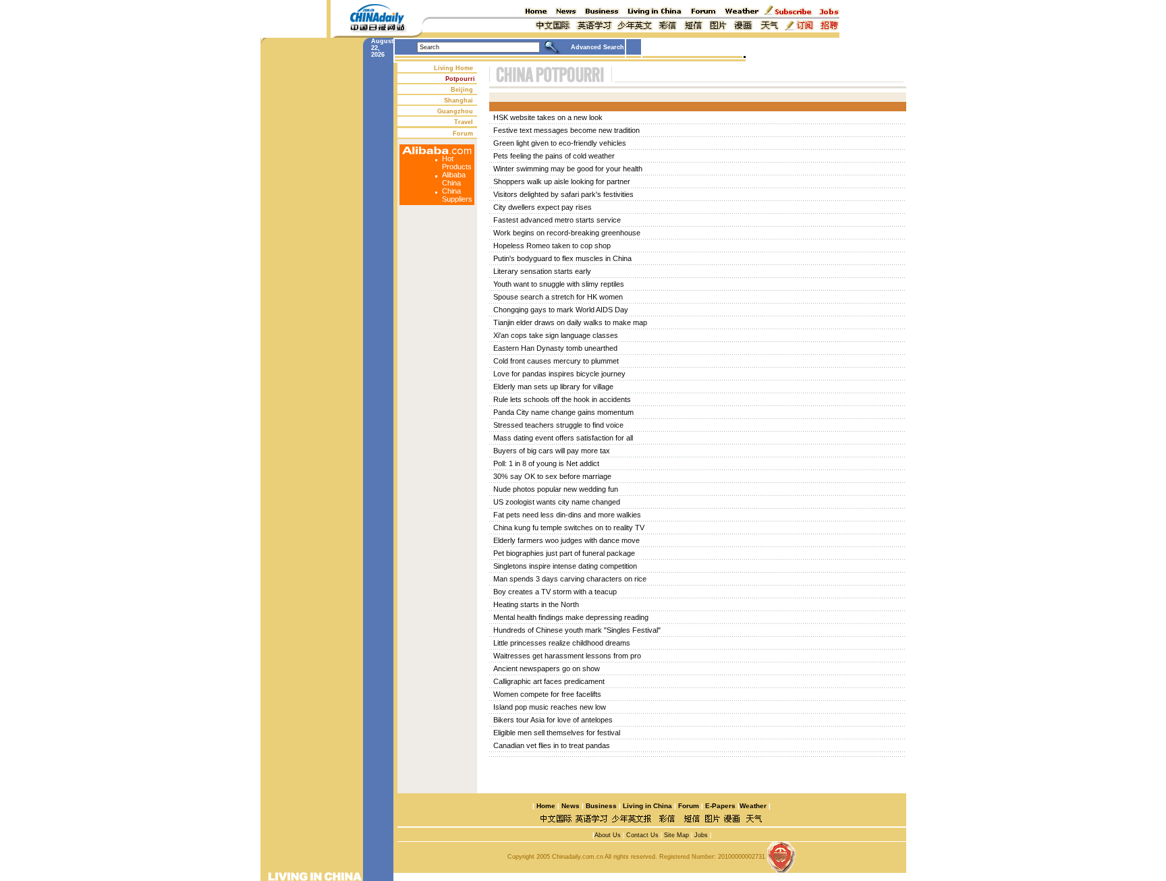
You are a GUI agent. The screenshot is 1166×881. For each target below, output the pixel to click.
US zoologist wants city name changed (556, 502)
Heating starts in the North (536, 604)
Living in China (647, 805)
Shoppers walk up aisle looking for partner (561, 181)
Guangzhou (455, 111)
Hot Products (457, 162)
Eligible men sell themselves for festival (556, 733)
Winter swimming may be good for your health (567, 169)
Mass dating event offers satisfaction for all (563, 438)
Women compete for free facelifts (547, 694)
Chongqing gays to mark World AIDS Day (560, 310)
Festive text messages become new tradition (566, 130)
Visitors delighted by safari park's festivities (563, 194)
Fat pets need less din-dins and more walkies (567, 515)
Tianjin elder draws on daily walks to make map (570, 322)
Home (545, 805)
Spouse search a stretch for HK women (558, 297)
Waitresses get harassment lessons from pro (567, 656)
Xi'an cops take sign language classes (555, 335)
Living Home (453, 68)
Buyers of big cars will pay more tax (551, 451)
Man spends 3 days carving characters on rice (569, 579)
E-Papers (720, 805)
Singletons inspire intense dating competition (565, 566)
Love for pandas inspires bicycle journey (559, 374)
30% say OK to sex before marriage (552, 476)
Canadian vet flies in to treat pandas (551, 745)
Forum (463, 133)
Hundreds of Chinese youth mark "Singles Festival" (577, 630)
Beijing (462, 89)
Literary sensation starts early (542, 271)
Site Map (676, 835)
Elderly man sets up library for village (553, 386)
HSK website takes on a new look (548, 117)
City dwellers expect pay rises (542, 207)
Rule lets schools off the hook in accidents (562, 399)
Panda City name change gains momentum (563, 412)
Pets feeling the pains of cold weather (554, 156)
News (570, 805)
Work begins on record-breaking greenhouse (566, 233)
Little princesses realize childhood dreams (561, 643)
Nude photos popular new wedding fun (555, 489)
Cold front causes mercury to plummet (556, 361)
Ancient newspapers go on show (546, 668)
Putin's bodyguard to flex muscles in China (562, 258)
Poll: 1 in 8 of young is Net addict (546, 463)
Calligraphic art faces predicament (549, 681)
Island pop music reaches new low (549, 707)
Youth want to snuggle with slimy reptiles (558, 284)
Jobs (701, 835)
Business (601, 805)
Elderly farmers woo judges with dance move (566, 540)
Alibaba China (454, 179)
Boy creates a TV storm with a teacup (555, 592)
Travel (463, 122)
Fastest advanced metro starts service (557, 220)
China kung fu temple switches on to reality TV (568, 527)
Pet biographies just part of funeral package (564, 553)
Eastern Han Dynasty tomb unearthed (555, 348)
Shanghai (458, 100)
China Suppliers (457, 195)
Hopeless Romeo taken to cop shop (552, 245)
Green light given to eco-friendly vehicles (559, 143)
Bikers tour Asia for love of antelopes (553, 720)
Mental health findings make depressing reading (570, 617)
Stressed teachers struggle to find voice (558, 425)
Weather (753, 805)
